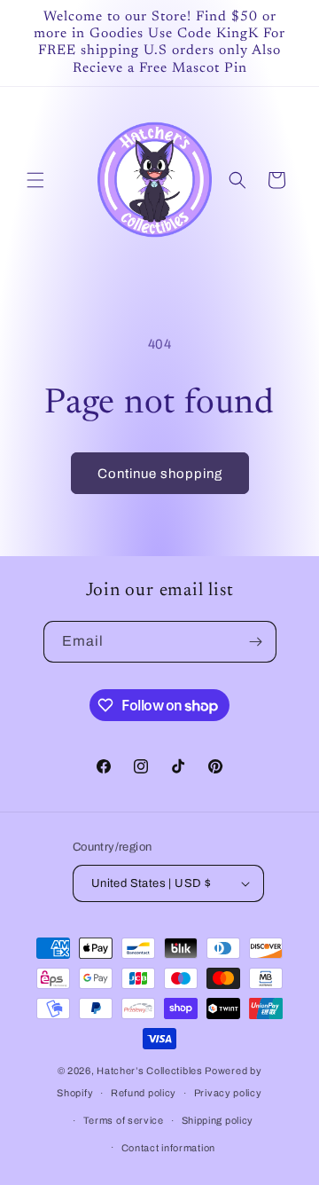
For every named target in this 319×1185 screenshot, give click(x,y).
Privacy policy (228, 1092)
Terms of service (123, 1120)
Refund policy (143, 1092)
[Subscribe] (256, 642)
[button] (35, 180)
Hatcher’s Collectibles (151, 1070)
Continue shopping (159, 474)
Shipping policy (218, 1120)
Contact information (168, 1147)
